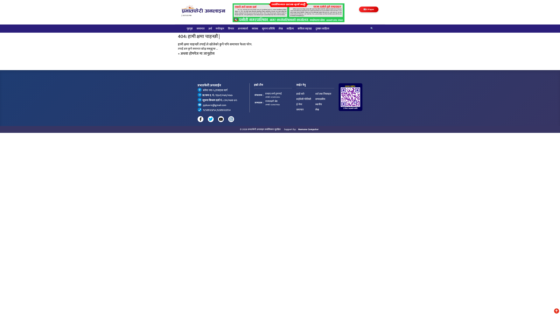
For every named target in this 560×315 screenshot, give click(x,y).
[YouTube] (221, 119)
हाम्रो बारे (300, 94)
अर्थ (210, 28)
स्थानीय (318, 104)
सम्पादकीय (320, 99)
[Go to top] (556, 311)
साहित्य (290, 28)
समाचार (201, 28)
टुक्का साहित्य (322, 28)
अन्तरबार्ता (243, 28)
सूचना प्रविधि (268, 28)
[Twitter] (211, 119)
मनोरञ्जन (220, 28)
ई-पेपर (299, 104)
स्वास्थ (255, 28)
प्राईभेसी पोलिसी (303, 99)
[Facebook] (200, 119)
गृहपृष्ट (190, 28)
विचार (231, 28)
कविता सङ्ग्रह (305, 28)
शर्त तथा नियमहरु (323, 94)
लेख (281, 28)
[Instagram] (231, 119)
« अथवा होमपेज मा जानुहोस (196, 54)
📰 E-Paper (368, 9)
